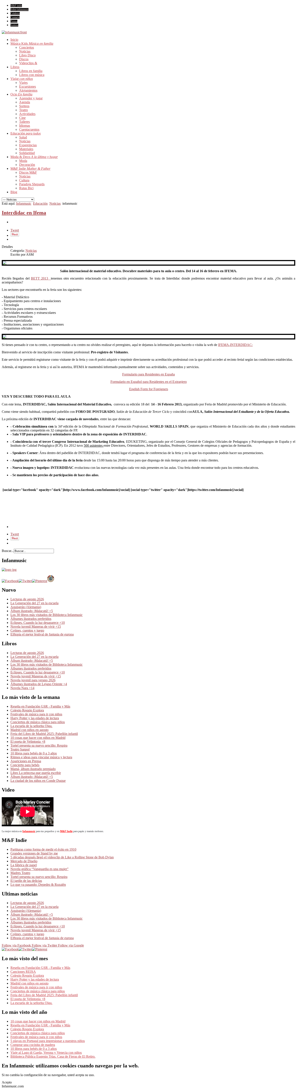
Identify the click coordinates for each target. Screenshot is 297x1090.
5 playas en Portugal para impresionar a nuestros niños (47, 1041)
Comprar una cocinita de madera (32, 1045)
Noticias (55, 203)
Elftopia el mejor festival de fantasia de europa (42, 634)
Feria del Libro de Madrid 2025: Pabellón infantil (44, 734)
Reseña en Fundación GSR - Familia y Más (40, 706)
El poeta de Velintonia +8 (27, 741)
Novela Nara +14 (22, 688)
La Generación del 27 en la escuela (34, 603)
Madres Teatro (20, 873)
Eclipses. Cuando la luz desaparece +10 (37, 622)
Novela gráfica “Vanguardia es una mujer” (39, 869)
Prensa (13, 21)
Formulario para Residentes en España (148, 374)
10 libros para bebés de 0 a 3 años (33, 753)
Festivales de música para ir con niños (36, 714)
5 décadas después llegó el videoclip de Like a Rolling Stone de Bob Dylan (62, 857)
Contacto (15, 17)
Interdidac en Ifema (24, 213)
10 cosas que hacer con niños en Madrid (37, 737)
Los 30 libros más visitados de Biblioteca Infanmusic (46, 615)
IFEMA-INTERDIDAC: (235, 345)
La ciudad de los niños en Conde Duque (38, 780)
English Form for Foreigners (148, 389)
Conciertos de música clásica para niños (37, 722)
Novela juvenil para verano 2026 (32, 680)
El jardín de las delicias (26, 881)
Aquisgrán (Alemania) (25, 607)
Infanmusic (23, 203)
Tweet (14, 230)
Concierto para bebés (24, 765)
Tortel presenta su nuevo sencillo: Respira (38, 745)
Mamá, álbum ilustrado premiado (33, 769)
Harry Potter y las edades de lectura (34, 718)
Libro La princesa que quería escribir (35, 773)
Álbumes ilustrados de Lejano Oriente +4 (38, 684)
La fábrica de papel (23, 865)
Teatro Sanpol (20, 749)
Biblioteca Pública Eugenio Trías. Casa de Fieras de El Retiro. (52, 1056)
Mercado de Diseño (23, 861)
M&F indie (16, 5)
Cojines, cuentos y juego (27, 630)
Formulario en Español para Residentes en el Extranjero (148, 382)
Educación (40, 203)
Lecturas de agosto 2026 (27, 599)
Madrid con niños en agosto (29, 730)
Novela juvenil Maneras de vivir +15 (35, 626)
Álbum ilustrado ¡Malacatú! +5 (31, 611)
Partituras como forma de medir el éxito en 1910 (43, 849)
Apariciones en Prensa (25, 761)
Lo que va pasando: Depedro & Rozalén (38, 884)
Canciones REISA (23, 971)
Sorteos (14, 25)
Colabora (15, 13)
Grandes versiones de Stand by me (34, 853)
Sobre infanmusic (19, 9)
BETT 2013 (39, 278)
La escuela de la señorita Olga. (31, 726)
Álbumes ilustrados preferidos (30, 619)
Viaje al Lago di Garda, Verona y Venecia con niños (46, 1052)
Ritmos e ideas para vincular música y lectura (41, 757)
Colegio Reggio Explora (27, 710)
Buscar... (8, 551)
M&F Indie (66, 831)
